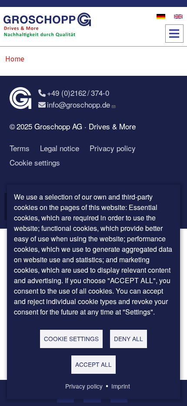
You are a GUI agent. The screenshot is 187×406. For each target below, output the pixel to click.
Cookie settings (35, 162)
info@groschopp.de (78, 104)
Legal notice (59, 147)
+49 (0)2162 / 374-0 (78, 92)
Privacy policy (113, 147)
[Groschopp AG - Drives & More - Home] (47, 26)
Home (14, 59)
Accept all (93, 364)
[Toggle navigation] (174, 33)
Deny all (128, 338)
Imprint (120, 386)
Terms (20, 147)
